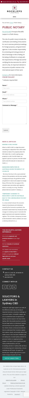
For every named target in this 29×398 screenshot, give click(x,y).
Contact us (5, 75)
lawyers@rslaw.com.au (9, 2)
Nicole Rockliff (6, 32)
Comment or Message (9, 105)
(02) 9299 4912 (24, 2)
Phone (5, 99)
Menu (14, 17)
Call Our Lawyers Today (12, 358)
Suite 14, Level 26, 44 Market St (14, 272)
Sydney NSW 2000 (10, 275)
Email (4, 92)
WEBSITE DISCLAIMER (11, 380)
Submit (6, 130)
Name (4, 85)
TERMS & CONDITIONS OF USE (17, 383)
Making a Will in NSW (9, 144)
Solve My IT (17, 394)
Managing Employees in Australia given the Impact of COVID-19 (13, 169)
